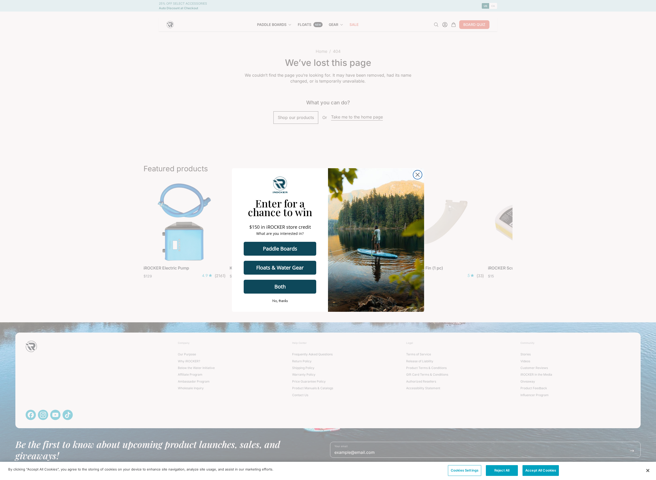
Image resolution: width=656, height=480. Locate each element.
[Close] (647, 470)
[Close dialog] (417, 174)
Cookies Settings (464, 470)
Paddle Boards (280, 248)
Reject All (501, 470)
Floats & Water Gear (280, 267)
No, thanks (280, 300)
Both (280, 286)
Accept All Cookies (540, 470)
